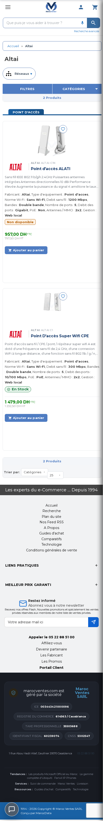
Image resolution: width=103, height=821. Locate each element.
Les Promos (51, 661)
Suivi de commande (43, 783)
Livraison (82, 783)
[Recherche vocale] (82, 22)
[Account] (81, 7)
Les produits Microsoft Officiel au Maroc (53, 774)
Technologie (80, 789)
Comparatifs (63, 789)
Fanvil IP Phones (65, 778)
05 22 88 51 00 (61, 637)
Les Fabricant (51, 655)
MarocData (44, 813)
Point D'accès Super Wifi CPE (60, 336)
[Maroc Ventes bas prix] (52, 7)
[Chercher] (93, 23)
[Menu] (8, 7)
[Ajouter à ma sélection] (63, 129)
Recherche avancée (86, 31)
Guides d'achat (43, 789)
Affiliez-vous (51, 643)
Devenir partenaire (51, 649)
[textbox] (40, 23)
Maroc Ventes (66, 783)
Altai (43, 163)
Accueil (13, 46)
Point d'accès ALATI (50, 168)
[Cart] (95, 7)
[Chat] (12, 809)
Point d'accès (26, 112)
